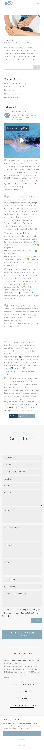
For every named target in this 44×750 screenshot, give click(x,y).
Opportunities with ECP (22, 705)
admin (8, 42)
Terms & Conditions (22, 684)
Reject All (22, 745)
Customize (22, 740)
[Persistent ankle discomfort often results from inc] (22, 358)
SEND (36, 621)
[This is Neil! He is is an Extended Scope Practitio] (22, 176)
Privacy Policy (22, 691)
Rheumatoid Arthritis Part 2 (13, 97)
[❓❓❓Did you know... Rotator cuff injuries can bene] (22, 285)
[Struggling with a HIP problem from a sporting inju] (22, 140)
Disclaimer (22, 698)
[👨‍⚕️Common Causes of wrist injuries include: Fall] (22, 213)
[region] (22, 733)
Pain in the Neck (9, 90)
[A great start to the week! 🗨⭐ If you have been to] (22, 249)
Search (36, 67)
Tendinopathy (8, 40)
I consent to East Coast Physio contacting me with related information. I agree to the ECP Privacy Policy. (21, 612)
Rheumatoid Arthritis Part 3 (13, 94)
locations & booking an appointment (22, 634)
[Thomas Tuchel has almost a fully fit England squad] (22, 394)
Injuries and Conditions (25, 42)
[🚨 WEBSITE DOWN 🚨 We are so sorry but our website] (22, 322)
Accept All (22, 734)
